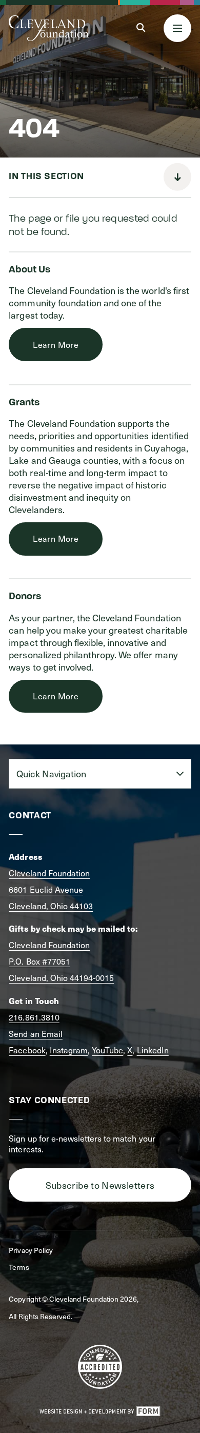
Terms (19, 1267)
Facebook (27, 1050)
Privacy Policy (30, 1250)
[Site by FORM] (99, 1411)
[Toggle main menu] (177, 28)
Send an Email (35, 1033)
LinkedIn (153, 1050)
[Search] (140, 28)
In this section (46, 177)
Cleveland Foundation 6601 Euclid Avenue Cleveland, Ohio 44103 (51, 889)
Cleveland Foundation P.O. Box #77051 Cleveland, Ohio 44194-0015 (61, 961)
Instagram (69, 1050)
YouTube (107, 1050)
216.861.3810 (34, 1017)
